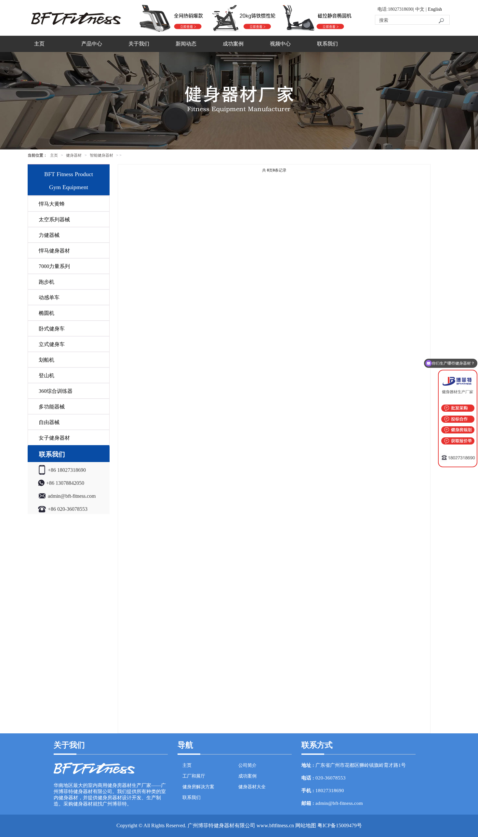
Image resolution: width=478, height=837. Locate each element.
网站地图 (305, 825)
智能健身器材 (101, 155)
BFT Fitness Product (68, 174)
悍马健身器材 (54, 250)
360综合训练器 (56, 391)
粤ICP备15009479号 (339, 825)
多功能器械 (52, 406)
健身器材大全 (252, 786)
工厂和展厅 (193, 776)
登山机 (46, 375)
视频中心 (280, 43)
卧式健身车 (52, 328)
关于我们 (138, 43)
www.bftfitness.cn (275, 825)
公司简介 (247, 765)
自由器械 (49, 422)
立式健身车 (52, 344)
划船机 (46, 360)
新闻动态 (186, 43)
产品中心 (91, 43)
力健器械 (49, 235)
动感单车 (49, 297)
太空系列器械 (54, 219)
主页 (39, 43)
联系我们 (327, 43)
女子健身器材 (54, 438)
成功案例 (233, 43)
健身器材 (74, 155)
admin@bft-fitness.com (339, 803)
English (435, 9)
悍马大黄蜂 (52, 204)
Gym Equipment (68, 187)
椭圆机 (46, 313)
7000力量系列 (54, 266)
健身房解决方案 (198, 786)
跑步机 (46, 282)
